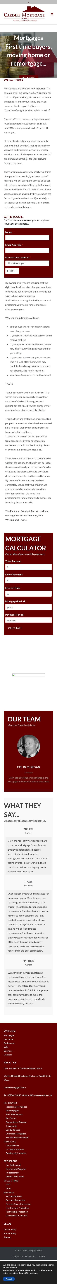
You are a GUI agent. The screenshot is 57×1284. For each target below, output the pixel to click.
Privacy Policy (10, 1233)
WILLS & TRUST (12, 1180)
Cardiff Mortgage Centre (32, 1250)
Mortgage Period (15, 601)
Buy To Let (11, 1118)
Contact (8, 1054)
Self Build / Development (17, 1137)
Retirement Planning (16, 1168)
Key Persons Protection (17, 1208)
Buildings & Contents (16, 1153)
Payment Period (14, 614)
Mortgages (9, 1035)
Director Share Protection (18, 1204)
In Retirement (12, 1172)
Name (9, 232)
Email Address (14, 244)
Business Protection (15, 1200)
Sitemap (7, 1237)
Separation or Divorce (16, 1122)
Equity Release (13, 1129)
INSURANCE (10, 1141)
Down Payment (14, 574)
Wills (6, 1047)
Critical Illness (12, 1145)
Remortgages (12, 1110)
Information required (18, 257)
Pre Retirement (13, 1165)
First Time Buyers (14, 1114)
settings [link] (34, 1273)
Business (8, 1050)
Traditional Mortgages (16, 1106)
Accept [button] (9, 1279)
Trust (8, 1188)
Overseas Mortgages (16, 1133)
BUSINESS (9, 1192)
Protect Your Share (15, 1176)
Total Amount (13, 561)
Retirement (9, 1043)
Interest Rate (12, 587)
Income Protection (15, 1149)
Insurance (8, 1039)
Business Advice (14, 1196)
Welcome (10, 1031)
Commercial (11, 1126)
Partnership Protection (17, 1211)
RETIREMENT (10, 1161)
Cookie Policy (10, 1229)
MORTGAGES (10, 1103)
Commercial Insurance (16, 1215)
